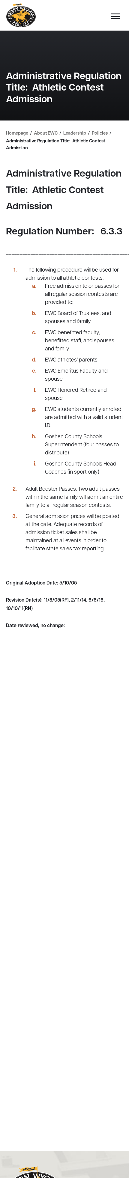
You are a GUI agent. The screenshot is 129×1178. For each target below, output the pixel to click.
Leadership (74, 133)
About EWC (46, 133)
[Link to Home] (21, 15)
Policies (100, 133)
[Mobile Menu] (114, 18)
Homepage (17, 133)
